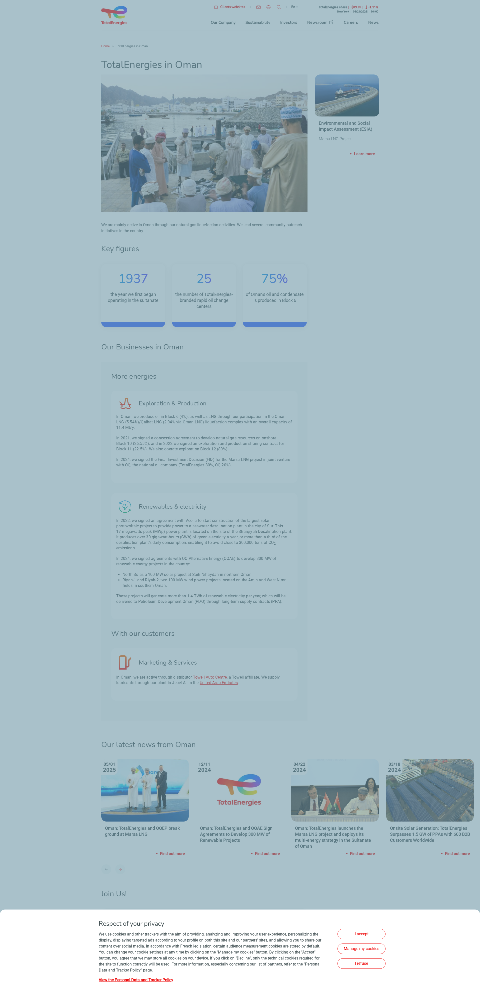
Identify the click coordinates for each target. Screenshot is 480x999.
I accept (361, 934)
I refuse (361, 963)
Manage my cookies (361, 948)
